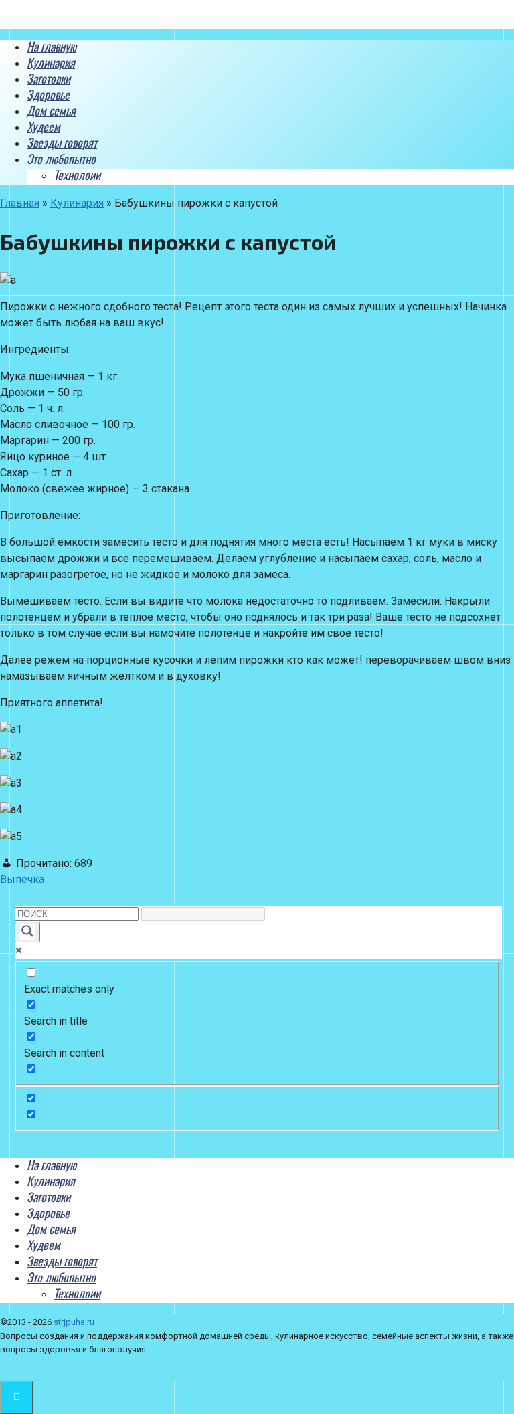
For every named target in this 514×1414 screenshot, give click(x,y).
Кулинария (51, 62)
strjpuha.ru (74, 1322)
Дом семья (51, 110)
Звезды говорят (62, 142)
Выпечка (22, 879)
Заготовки (48, 78)
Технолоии (77, 174)
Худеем (43, 126)
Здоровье (48, 94)
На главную (51, 46)
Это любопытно (61, 158)
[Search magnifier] (27, 932)
